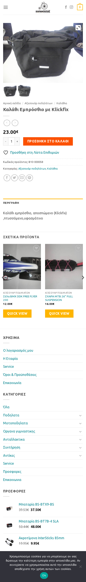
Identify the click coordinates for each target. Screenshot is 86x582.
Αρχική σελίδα (12, 103)
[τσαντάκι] (10, 91)
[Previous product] (15, 123)
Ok (44, 575)
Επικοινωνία (12, 383)
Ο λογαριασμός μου (18, 350)
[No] (80, 567)
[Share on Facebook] (7, 177)
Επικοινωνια (12, 480)
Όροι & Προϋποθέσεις (20, 375)
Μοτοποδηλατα (15, 423)
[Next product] (7, 123)
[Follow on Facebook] (66, 7)
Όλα (6, 407)
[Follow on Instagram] (71, 7)
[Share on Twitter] (14, 177)
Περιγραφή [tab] (11, 202)
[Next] (82, 285)
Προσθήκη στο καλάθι (48, 141)
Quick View (17, 313)
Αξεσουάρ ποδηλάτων (39, 103)
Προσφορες (12, 471)
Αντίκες (9, 455)
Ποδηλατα (11, 415)
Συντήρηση (11, 447)
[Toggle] (80, 415)
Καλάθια (62, 103)
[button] (5, 7)
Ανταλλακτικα (14, 439)
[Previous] (3, 285)
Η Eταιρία (10, 358)
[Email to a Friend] (22, 177)
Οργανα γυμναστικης (19, 431)
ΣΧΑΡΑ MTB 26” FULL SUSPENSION (59, 298)
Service (8, 366)
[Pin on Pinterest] (29, 177)
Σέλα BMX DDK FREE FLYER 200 (20, 298)
